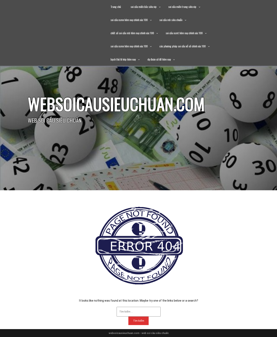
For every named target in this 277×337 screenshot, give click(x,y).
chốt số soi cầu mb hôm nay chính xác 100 (132, 33)
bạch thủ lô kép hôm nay (123, 59)
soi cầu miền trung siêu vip (182, 6)
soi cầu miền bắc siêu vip (144, 6)
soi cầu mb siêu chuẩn (170, 20)
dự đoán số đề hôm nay (159, 59)
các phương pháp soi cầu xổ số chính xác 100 (182, 46)
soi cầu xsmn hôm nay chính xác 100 (129, 20)
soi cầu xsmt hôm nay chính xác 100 (184, 33)
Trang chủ (116, 6)
